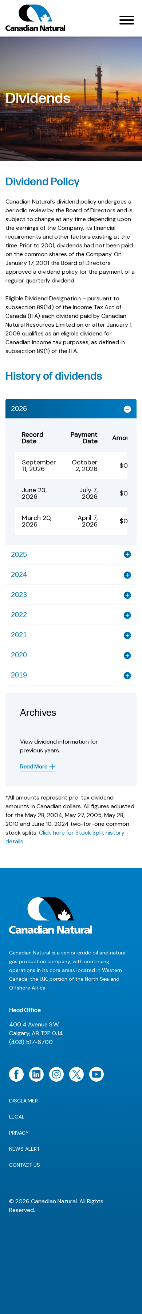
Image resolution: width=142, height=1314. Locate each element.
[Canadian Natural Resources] (35, 19)
